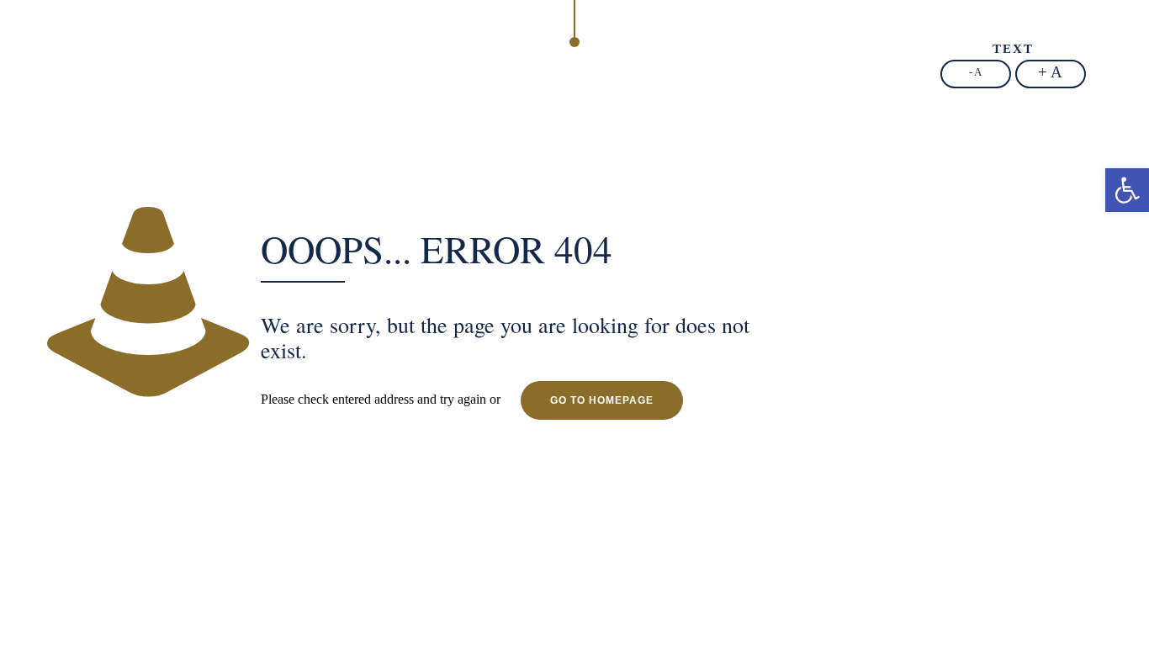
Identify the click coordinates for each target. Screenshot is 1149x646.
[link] (1127, 190)
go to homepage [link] (602, 400)
